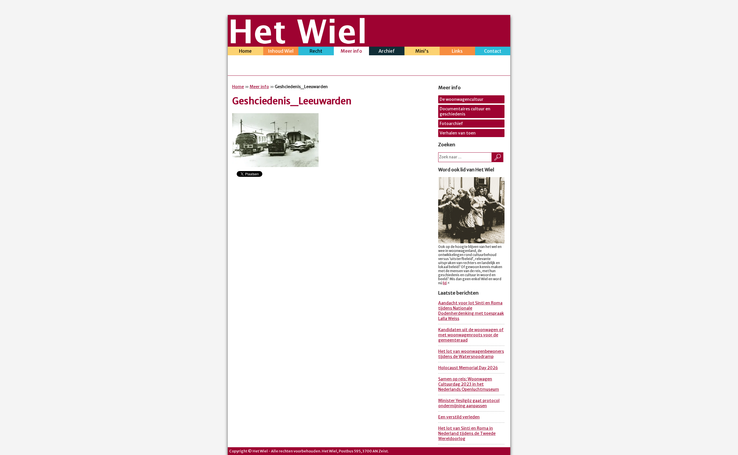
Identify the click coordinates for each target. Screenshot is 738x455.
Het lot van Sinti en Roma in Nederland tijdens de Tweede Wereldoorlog (467, 433)
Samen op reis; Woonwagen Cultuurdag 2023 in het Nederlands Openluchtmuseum (468, 384)
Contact (492, 51)
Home (245, 51)
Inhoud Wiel (280, 51)
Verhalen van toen (458, 133)
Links (457, 51)
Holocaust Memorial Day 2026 (468, 367)
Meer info (351, 51)
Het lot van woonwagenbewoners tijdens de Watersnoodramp (471, 354)
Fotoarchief (451, 123)
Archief (387, 51)
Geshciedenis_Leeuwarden (291, 101)
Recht (316, 51)
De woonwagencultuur (461, 99)
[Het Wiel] (298, 42)
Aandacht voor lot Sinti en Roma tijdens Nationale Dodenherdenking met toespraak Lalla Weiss (471, 310)
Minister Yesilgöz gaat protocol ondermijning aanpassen (469, 403)
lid (445, 283)
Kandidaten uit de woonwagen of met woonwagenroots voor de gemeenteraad (471, 335)
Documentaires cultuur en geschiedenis (465, 111)
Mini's (422, 51)
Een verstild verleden (459, 417)
